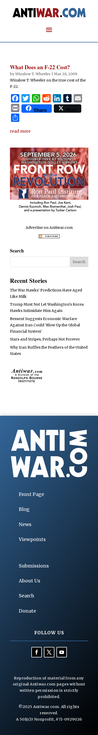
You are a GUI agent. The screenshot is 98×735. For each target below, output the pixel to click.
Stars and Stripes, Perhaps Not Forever (45, 339)
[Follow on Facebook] (36, 652)
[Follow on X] (49, 652)
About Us (29, 581)
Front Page (31, 494)
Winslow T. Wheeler (33, 74)
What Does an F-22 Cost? (40, 67)
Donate (27, 611)
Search (26, 596)
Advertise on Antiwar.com (49, 227)
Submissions (34, 566)
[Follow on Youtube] (61, 652)
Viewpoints (32, 539)
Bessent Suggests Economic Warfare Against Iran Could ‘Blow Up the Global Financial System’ (45, 325)
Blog (24, 509)
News (25, 524)
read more (20, 131)
